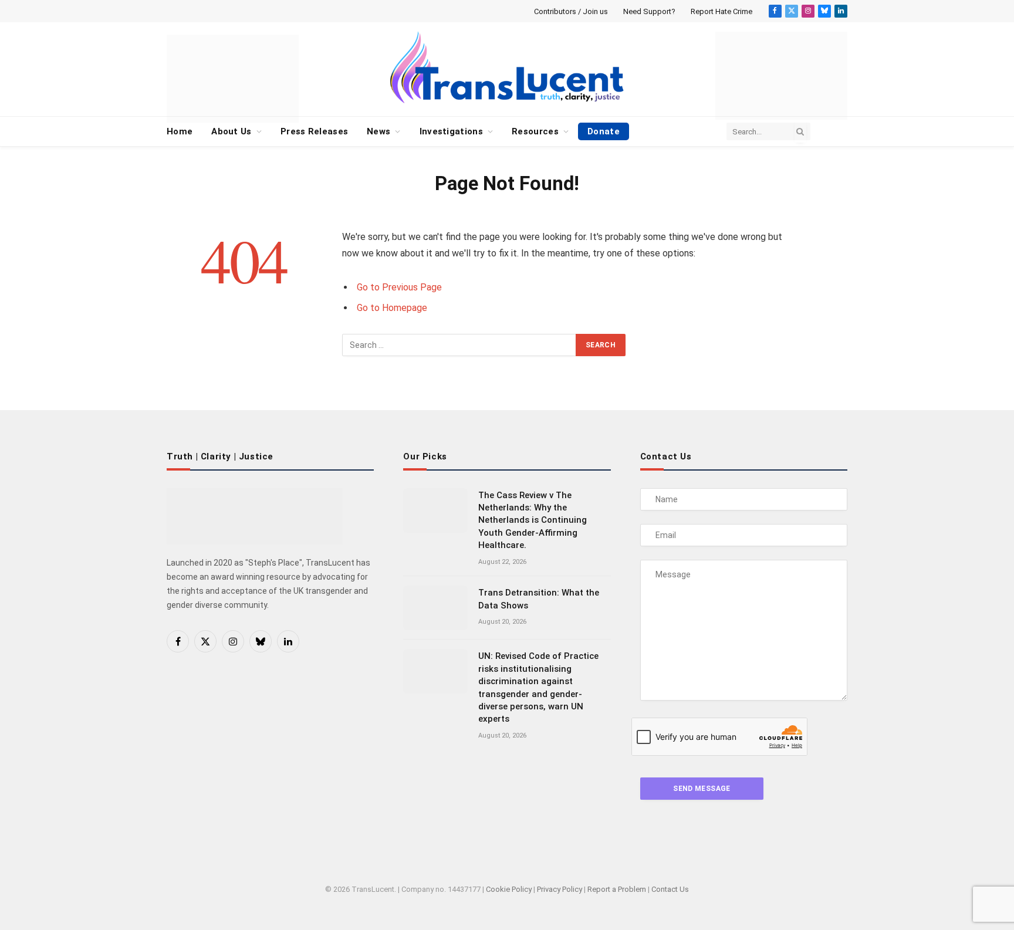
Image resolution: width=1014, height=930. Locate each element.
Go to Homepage (392, 307)
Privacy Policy (559, 889)
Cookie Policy (509, 889)
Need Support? (649, 11)
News (378, 131)
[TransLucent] (507, 67)
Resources (535, 131)
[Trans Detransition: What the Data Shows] (435, 608)
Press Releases (314, 131)
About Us (231, 131)
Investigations (451, 131)
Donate (603, 131)
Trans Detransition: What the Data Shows (538, 598)
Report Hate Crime (721, 11)
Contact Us (670, 889)
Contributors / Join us (571, 11)
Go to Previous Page (399, 287)
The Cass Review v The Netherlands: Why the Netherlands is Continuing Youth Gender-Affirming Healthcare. (532, 520)
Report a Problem (616, 889)
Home (179, 131)
